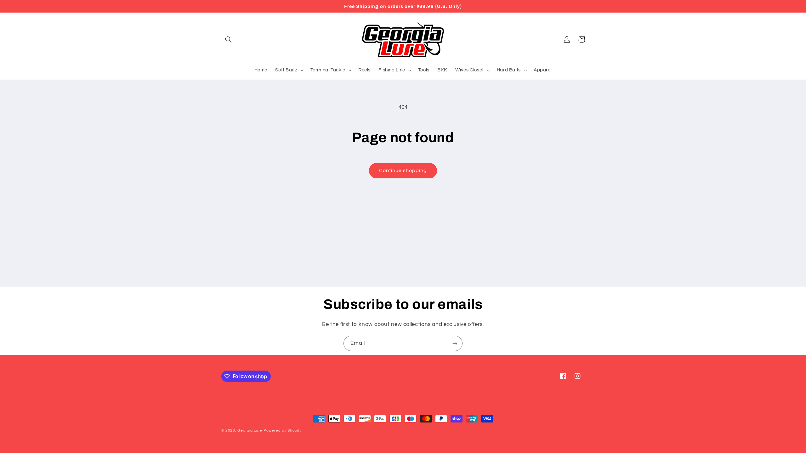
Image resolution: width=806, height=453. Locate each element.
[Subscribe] (455, 343)
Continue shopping (403, 170)
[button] (228, 39)
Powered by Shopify (283, 430)
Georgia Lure (249, 430)
